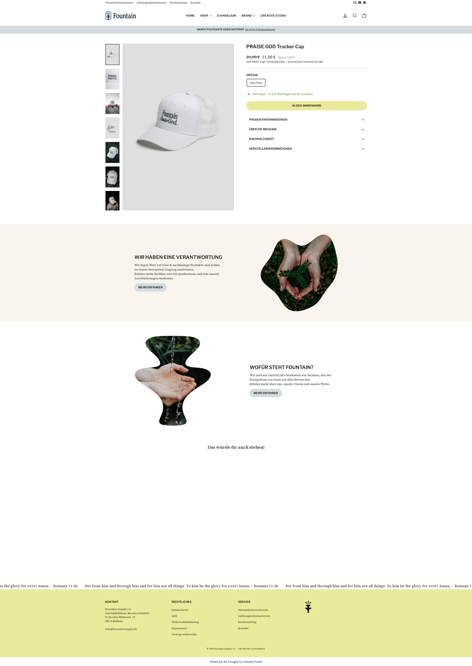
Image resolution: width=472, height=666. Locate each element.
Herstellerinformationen (270, 148)
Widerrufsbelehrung (185, 622)
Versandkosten (275, 62)
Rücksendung (178, 2)
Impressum (179, 628)
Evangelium (226, 15)
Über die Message (263, 129)
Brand (247, 15)
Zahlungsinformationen (151, 2)
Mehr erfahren (150, 287)
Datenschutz (180, 610)
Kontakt (195, 2)
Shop (204, 15)
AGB (174, 616)
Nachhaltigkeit (261, 139)
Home (190, 15)
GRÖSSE (252, 75)
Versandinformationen (119, 2)
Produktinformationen (268, 119)
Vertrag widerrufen (184, 634)
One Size (256, 83)
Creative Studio (273, 15)
